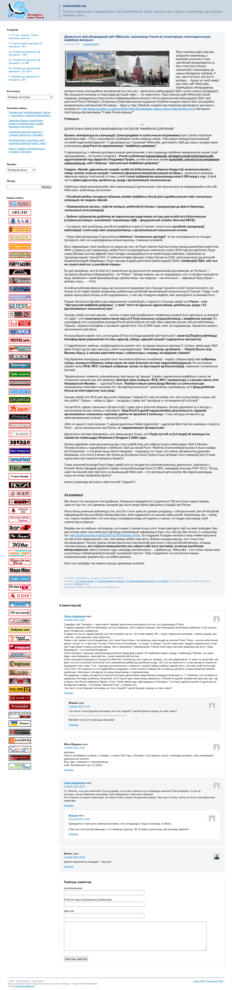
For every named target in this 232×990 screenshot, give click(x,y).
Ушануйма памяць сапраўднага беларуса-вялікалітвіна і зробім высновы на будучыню (26, 123)
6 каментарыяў (91, 44)
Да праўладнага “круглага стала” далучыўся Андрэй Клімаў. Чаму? (27, 142)
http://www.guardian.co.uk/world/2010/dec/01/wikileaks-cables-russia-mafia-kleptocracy (138, 108)
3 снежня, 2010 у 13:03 (74, 620)
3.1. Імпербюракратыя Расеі (140, 581)
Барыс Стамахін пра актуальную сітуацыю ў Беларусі (27, 150)
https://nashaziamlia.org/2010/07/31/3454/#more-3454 (104, 535)
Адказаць (69, 693)
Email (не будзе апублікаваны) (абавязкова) (88, 900)
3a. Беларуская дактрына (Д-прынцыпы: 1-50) (25, 53)
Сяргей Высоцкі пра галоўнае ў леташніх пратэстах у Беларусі (26, 133)
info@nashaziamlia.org (25, 986)
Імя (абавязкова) (73, 888)
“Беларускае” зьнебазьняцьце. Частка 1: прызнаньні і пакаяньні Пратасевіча (29, 114)
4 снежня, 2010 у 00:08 (74, 857)
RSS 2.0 (79, 584)
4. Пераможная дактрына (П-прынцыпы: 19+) (24, 78)
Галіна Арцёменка (74, 616)
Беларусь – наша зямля (26, 10)
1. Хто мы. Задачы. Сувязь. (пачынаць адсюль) (24, 37)
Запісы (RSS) (199, 981)
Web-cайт (69, 911)
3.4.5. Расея (162, 581)
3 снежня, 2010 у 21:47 (74, 786)
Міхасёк (73, 815)
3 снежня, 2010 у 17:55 (74, 747)
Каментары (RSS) (215, 981)
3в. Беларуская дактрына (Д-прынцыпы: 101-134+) (25, 70)
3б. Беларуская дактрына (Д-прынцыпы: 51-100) (25, 61)
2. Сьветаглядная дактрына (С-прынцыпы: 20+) (26, 45)
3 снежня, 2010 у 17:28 (79, 706)
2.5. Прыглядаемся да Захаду (110, 581)
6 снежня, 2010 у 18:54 (79, 819)
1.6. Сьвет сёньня (85, 581)
